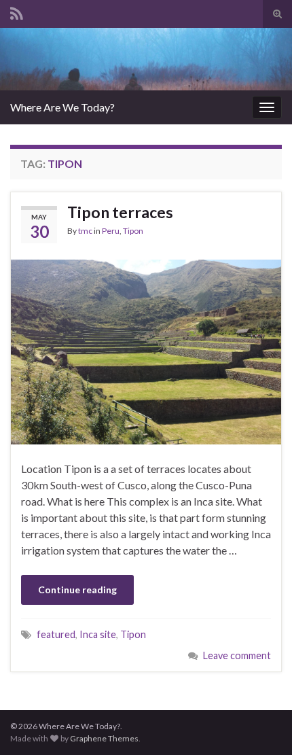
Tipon (133, 231)
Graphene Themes (104, 738)
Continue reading (77, 589)
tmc (85, 231)
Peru (111, 231)
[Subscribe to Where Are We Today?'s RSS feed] (16, 11)
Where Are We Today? (62, 107)
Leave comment (237, 655)
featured (56, 634)
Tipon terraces (120, 212)
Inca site (97, 634)
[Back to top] (261, 724)
